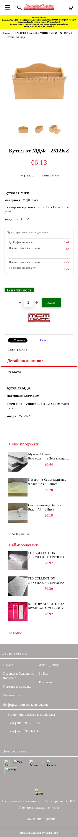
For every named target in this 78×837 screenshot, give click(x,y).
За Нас (43, 673)
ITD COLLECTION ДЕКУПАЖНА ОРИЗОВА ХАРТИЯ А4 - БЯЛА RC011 (47, 555)
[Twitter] (17, 739)
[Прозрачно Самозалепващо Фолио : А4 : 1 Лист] (18, 487)
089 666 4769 (31, 731)
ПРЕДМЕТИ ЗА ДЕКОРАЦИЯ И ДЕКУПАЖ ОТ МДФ (44, 33)
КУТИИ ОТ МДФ (16, 37)
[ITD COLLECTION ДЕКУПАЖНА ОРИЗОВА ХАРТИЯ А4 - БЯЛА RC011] (18, 560)
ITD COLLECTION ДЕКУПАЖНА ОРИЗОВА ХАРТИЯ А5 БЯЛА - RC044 (48, 581)
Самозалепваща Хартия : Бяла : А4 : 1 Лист (45, 507)
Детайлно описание (25, 360)
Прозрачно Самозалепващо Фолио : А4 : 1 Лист (47, 482)
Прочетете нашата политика (39, 807)
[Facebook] (7, 739)
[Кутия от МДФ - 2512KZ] (39, 115)
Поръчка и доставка (17, 686)
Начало (6, 33)
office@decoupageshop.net (37, 714)
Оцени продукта (17, 349)
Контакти (45, 682)
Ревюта (14, 372)
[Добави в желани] (67, 288)
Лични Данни (49, 665)
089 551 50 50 (31, 723)
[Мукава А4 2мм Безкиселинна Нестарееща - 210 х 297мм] (18, 462)
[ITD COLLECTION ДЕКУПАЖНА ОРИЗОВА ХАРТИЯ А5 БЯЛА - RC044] (18, 586)
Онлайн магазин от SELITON (39, 832)
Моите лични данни (40, 819)
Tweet (44, 340)
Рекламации (11, 695)
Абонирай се (20, 533)
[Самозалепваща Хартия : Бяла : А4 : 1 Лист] (18, 513)
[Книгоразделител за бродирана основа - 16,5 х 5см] (18, 611)
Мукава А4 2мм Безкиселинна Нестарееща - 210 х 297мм (47, 457)
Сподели (19, 340)
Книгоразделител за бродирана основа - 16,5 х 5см (46, 606)
